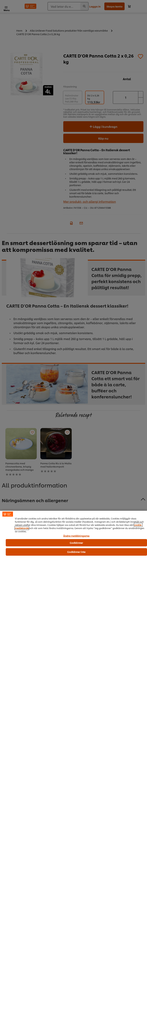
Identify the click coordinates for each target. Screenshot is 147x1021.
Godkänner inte (76, 551)
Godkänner (76, 542)
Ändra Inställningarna (76, 535)
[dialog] (73, 765)
